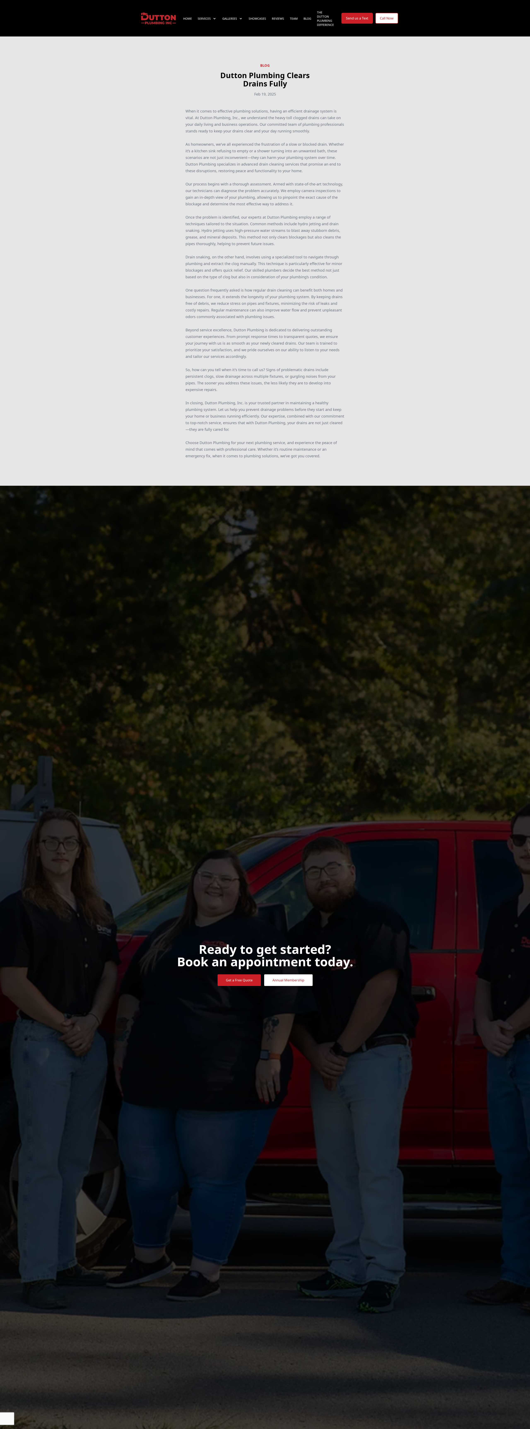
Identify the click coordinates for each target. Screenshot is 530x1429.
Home (187, 19)
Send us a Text (357, 18)
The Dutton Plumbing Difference (325, 18)
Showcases (257, 19)
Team (294, 19)
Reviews (278, 19)
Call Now (387, 18)
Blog (307, 19)
